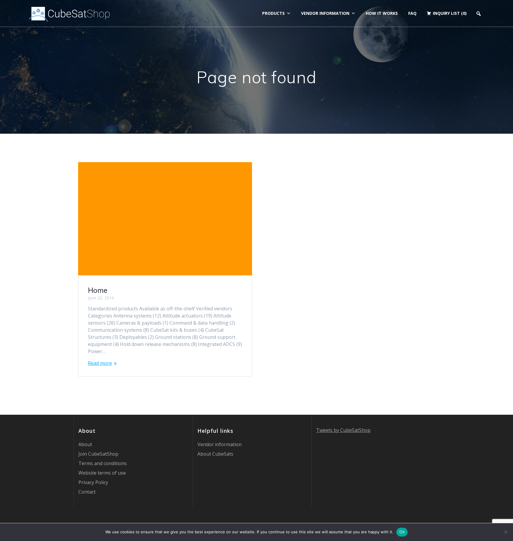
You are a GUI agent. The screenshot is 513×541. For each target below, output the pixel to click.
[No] (506, 532)
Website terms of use (102, 473)
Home (97, 290)
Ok (402, 531)
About (85, 444)
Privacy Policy (93, 482)
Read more (100, 363)
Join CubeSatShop (98, 454)
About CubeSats (215, 454)
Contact (87, 492)
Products (273, 13)
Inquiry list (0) (450, 13)
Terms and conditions (102, 463)
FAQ (412, 13)
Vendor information (325, 13)
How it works (382, 13)
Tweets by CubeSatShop (343, 430)
